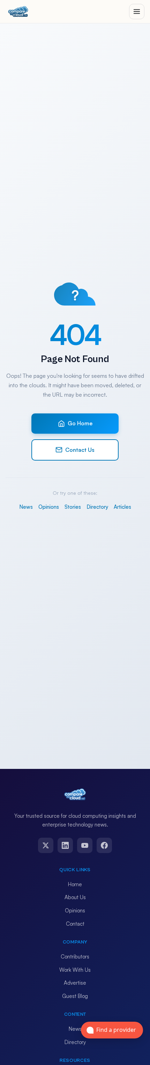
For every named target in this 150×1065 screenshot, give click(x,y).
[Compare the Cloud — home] (18, 11)
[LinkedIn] (65, 845)
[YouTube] (84, 845)
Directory (97, 507)
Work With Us (75, 970)
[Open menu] (136, 11)
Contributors (75, 956)
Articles (122, 507)
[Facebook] (104, 845)
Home (75, 884)
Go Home (80, 423)
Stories (73, 507)
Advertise (75, 982)
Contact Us (80, 449)
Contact (75, 923)
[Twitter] (45, 845)
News (26, 507)
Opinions (48, 507)
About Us (75, 897)
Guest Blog (75, 996)
